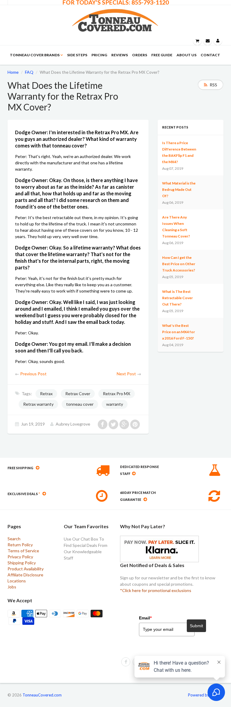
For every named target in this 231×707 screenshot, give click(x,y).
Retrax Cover (77, 393)
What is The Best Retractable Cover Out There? (177, 297)
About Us (186, 55)
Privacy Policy (20, 556)
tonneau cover (80, 404)
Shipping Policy (22, 562)
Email (145, 618)
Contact (210, 55)
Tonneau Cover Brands (35, 55)
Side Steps (77, 55)
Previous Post (33, 373)
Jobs (12, 586)
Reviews (119, 55)
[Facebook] (125, 661)
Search (14, 538)
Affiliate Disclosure (25, 574)
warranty (114, 404)
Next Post (126, 373)
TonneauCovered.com (42, 695)
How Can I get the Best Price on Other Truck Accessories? (178, 263)
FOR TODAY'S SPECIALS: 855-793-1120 (116, 2)
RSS (213, 84)
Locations (17, 580)
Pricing (99, 55)
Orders (139, 55)
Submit (196, 625)
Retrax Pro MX (116, 393)
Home (13, 72)
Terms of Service (23, 550)
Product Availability (26, 568)
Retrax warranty (38, 404)
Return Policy (20, 544)
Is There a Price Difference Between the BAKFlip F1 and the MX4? (179, 152)
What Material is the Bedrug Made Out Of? (179, 189)
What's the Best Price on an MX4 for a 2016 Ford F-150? (178, 331)
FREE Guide (161, 55)
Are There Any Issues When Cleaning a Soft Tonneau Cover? (176, 226)
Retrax (46, 393)
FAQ (29, 72)
